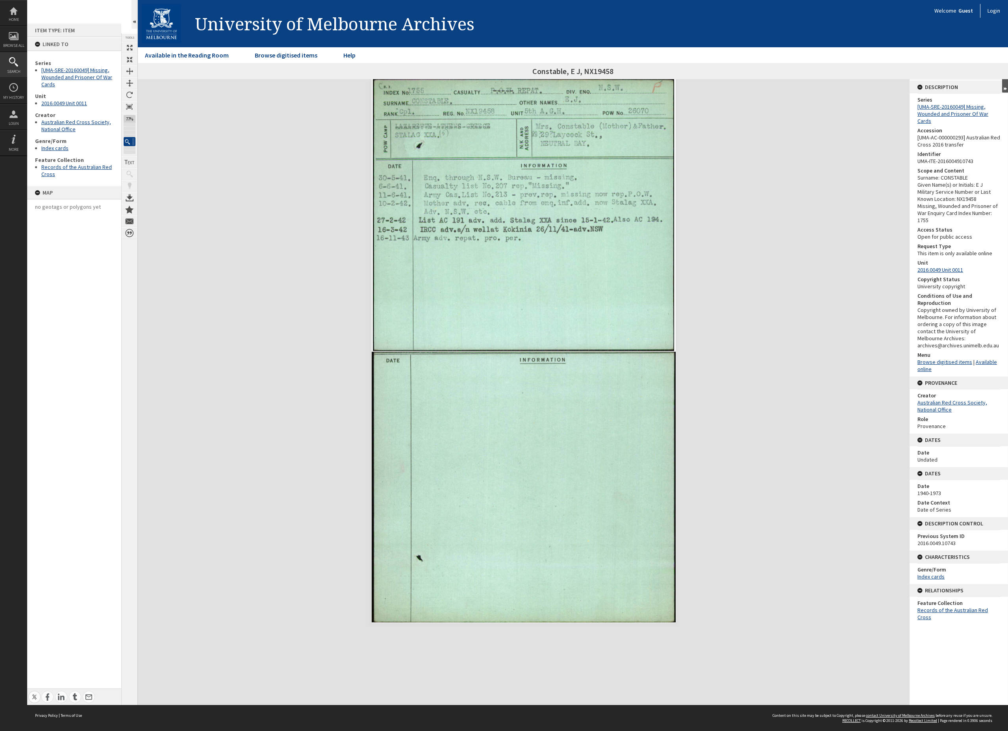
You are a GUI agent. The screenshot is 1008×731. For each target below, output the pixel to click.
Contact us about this (129, 221)
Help (349, 55)
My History (13, 97)
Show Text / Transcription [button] (129, 162)
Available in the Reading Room (187, 55)
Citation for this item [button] (129, 233)
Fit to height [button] (129, 83)
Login (14, 123)
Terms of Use (71, 715)
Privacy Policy (46, 715)
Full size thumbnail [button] (129, 48)
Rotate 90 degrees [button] (129, 95)
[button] (129, 141)
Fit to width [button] (129, 71)
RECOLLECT (851, 720)
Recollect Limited (923, 720)
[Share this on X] (34, 692)
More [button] (14, 149)
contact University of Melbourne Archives (900, 715)
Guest (965, 10)
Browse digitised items (286, 55)
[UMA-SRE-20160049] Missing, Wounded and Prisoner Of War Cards (76, 77)
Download (129, 198)
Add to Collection (129, 209)
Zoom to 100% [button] (129, 107)
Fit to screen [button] (129, 59)
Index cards (55, 148)
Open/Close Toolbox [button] (134, 14)
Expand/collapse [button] (1005, 86)
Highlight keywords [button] (129, 186)
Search (13, 71)
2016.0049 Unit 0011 (64, 103)
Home (14, 19)
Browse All (13, 45)
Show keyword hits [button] (129, 174)
